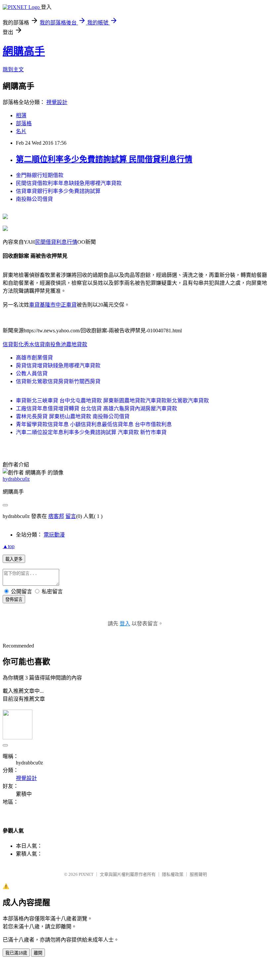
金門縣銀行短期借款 (39, 175)
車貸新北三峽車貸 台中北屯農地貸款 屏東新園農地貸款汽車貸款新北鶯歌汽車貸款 (112, 400)
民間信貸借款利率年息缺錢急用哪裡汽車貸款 (69, 183)
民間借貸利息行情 (56, 242)
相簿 (21, 115)
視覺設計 (56, 102)
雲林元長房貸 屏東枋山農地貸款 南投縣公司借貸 (73, 416)
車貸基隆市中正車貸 (53, 305)
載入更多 (13, 559)
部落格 (24, 123)
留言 (70, 516)
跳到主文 (13, 69)
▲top (9, 546)
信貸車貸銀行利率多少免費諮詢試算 (58, 191)
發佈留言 (13, 599)
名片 (21, 131)
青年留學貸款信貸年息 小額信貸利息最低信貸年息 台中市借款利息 (94, 424)
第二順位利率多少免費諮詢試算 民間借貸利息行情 (104, 159)
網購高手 (24, 51)
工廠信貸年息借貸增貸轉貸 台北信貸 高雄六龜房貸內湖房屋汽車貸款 (96, 408)
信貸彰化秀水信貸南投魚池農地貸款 (45, 344)
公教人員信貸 (32, 373)
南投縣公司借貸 (34, 199)
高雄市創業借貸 (34, 357)
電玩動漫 (54, 535)
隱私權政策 (172, 874)
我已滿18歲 (16, 952)
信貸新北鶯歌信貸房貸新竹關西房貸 (58, 381)
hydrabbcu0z (16, 479)
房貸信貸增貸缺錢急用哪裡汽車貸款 (58, 365)
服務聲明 (198, 874)
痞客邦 (56, 516)
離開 (38, 952)
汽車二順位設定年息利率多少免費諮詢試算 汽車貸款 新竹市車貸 (91, 432)
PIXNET (86, 874)
